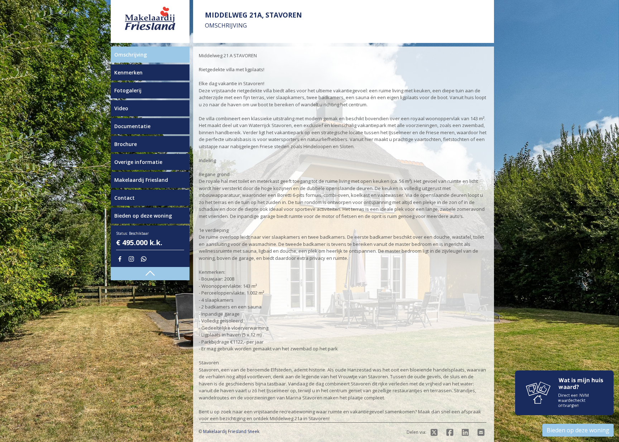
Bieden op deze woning (143, 215)
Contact (124, 197)
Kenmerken (128, 72)
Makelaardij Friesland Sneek (231, 431)
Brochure (125, 144)
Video (121, 108)
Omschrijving (130, 54)
